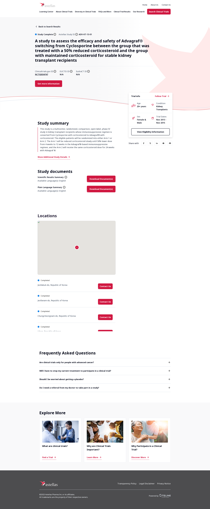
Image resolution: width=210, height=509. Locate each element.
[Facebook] (143, 143)
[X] (150, 143)
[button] (105, 362)
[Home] (47, 5)
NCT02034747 (41, 74)
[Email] (163, 143)
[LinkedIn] (156, 143)
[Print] (170, 143)
